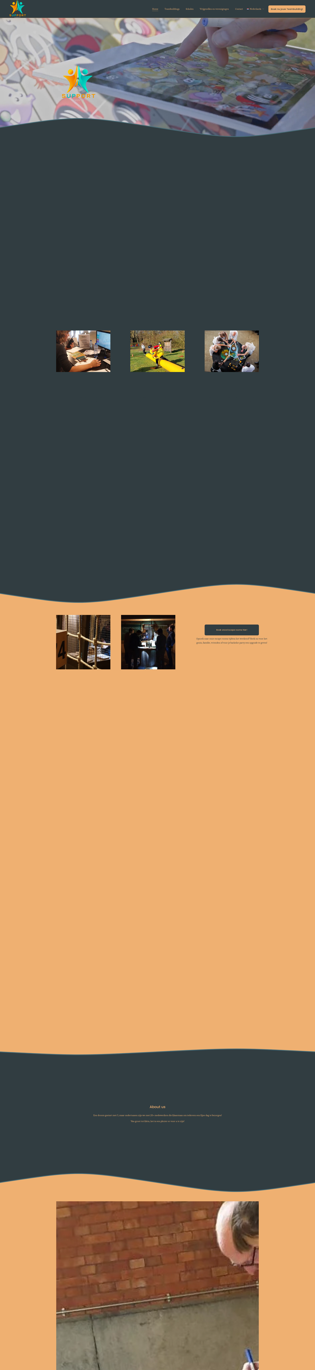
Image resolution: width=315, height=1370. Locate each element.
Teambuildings (172, 9)
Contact (239, 9)
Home (155, 9)
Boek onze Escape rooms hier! (231, 629)
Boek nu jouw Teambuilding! (287, 9)
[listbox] (255, 9)
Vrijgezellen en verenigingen (214, 9)
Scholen (190, 9)
